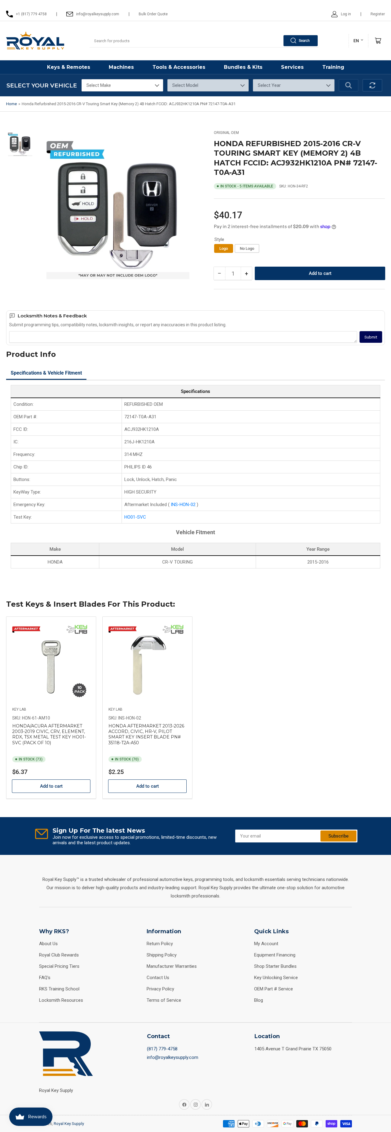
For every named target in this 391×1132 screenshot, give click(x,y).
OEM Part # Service (273, 989)
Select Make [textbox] (98, 85)
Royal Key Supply (69, 1123)
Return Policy (160, 943)
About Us (48, 943)
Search (304, 41)
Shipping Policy (162, 955)
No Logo (247, 248)
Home (11, 104)
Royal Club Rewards (59, 955)
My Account (266, 943)
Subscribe (338, 836)
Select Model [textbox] (185, 85)
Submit (370, 337)
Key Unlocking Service (276, 977)
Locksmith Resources (61, 1000)
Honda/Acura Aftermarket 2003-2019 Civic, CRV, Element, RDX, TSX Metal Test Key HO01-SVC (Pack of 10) (49, 734)
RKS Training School (59, 989)
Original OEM (226, 133)
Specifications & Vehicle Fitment (46, 373)
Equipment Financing (274, 955)
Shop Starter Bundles (275, 966)
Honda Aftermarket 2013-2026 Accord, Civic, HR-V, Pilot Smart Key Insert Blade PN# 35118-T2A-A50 (146, 734)
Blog (258, 1000)
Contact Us (158, 977)
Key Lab (19, 709)
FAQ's (44, 977)
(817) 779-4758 (162, 1049)
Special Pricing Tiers (59, 966)
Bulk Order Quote (153, 14)
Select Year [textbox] (269, 85)
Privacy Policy (160, 989)
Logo (223, 248)
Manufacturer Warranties (172, 966)
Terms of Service (164, 1000)
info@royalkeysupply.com (172, 1057)
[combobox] (204, 40)
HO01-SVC (135, 517)
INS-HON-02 (184, 504)
